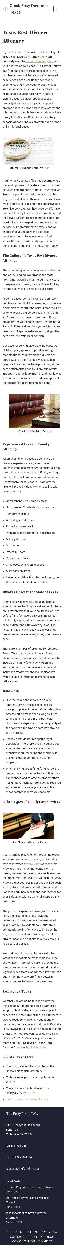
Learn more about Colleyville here (27, 1099)
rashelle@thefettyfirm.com (23, 1168)
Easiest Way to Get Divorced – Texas (29, 1187)
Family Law (48, 1232)
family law (34, 864)
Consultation (23, 1241)
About (12, 1232)
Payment (45, 1241)
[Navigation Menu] (57, 9)
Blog (50, 1236)
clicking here (38, 1047)
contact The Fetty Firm (39, 61)
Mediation (28, 1232)
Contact (17, 1236)
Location (35, 1236)
